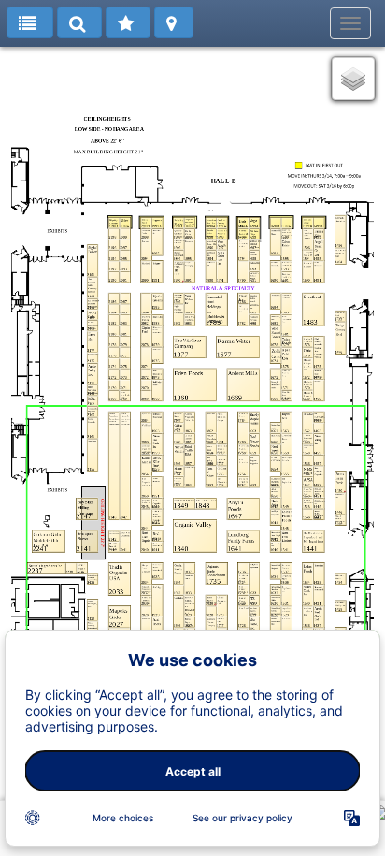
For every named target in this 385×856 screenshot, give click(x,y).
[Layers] (353, 78)
